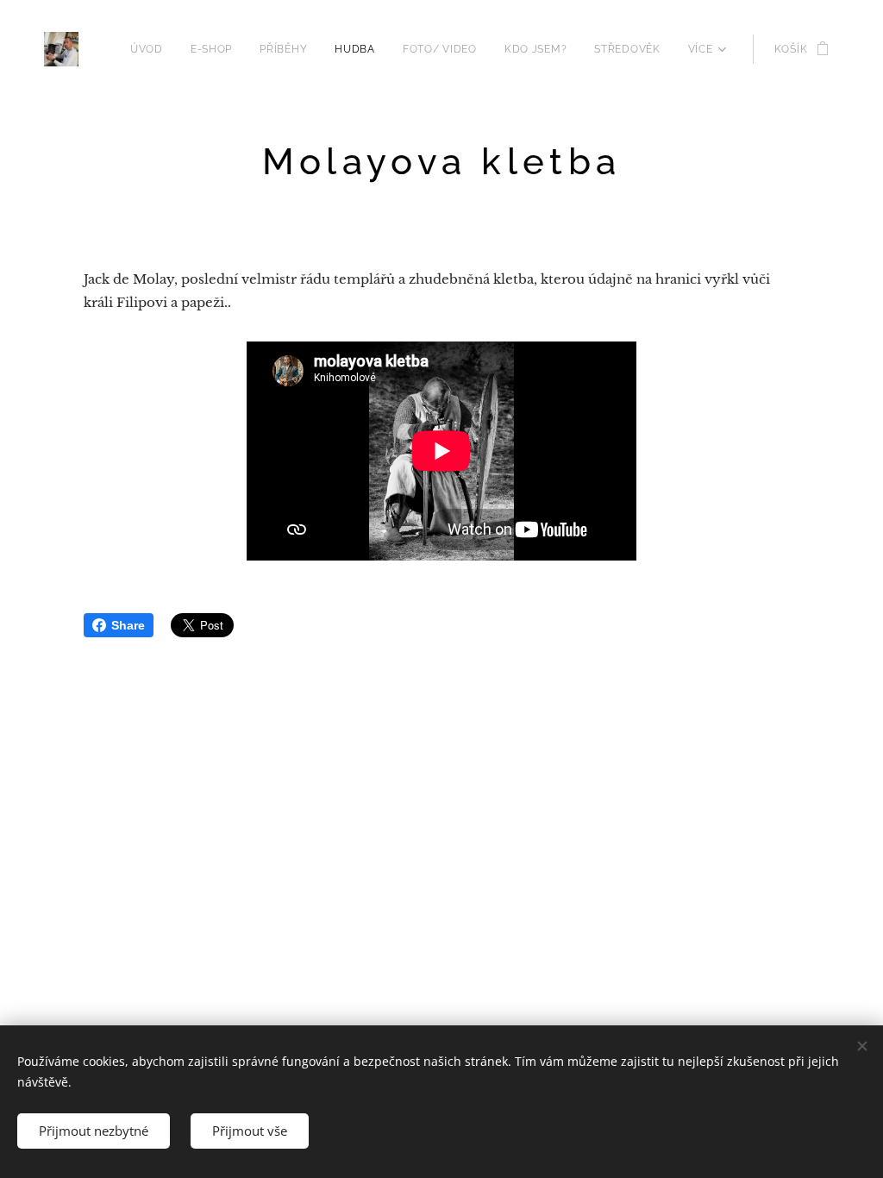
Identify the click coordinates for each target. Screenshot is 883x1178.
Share (128, 625)
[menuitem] (151, 49)
